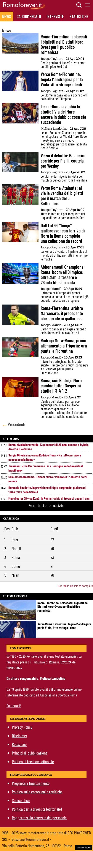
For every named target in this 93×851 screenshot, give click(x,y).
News (6, 16)
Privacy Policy (22, 726)
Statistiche (79, 16)
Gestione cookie (84, 847)
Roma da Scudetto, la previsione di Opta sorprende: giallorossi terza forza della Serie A (47, 489)
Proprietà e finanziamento (31, 783)
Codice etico (21, 800)
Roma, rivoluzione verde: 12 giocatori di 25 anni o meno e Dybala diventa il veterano (48, 446)
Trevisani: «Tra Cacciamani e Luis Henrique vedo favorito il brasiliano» (45, 468)
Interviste (55, 16)
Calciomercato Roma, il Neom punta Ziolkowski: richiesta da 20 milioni (47, 479)
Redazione (19, 744)
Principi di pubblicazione (29, 752)
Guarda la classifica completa (75, 586)
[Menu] (87, 5)
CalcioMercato (29, 16)
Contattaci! (13, 705)
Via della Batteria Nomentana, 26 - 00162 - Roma (37, 845)
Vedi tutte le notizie (46, 505)
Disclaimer (19, 735)
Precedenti (13, 424)
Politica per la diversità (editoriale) (37, 809)
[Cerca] (79, 5)
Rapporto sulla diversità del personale (39, 817)
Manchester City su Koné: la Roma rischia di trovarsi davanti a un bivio (49, 500)
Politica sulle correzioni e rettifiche (37, 791)
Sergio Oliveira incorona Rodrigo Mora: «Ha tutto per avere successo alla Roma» (44, 457)
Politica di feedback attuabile (33, 761)
